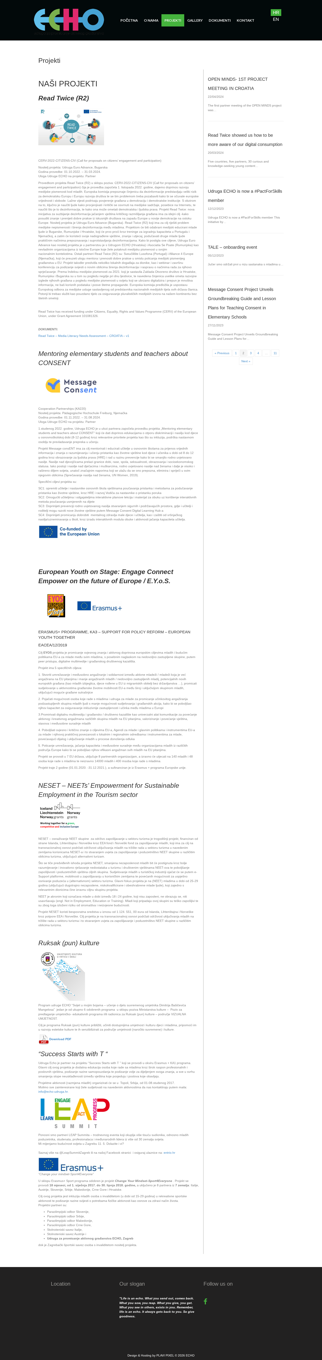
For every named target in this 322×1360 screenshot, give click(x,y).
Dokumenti (220, 20)
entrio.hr (169, 1152)
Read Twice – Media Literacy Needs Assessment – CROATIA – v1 (83, 336)
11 (275, 353)
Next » (245, 361)
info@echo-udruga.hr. (53, 1091)
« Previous (222, 353)
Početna (129, 20)
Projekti (173, 20)
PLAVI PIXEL (165, 1355)
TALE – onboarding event (232, 247)
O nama (151, 20)
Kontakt (245, 20)
